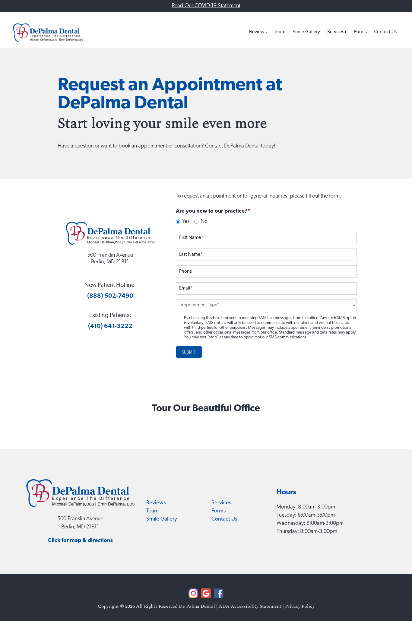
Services (221, 503)
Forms (218, 511)
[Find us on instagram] (193, 597)
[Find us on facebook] (206, 597)
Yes (185, 221)
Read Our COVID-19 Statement (206, 6)
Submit (189, 352)
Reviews (156, 503)
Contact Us (224, 519)
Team (152, 511)
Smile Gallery (161, 519)
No (204, 221)
